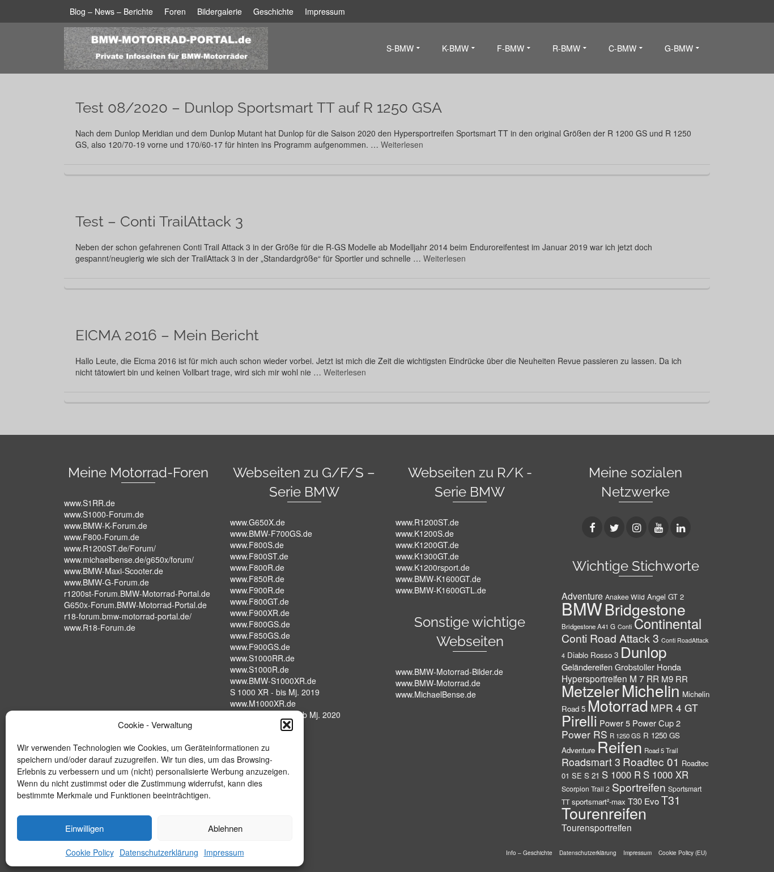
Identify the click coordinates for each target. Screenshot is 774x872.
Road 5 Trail (661, 750)
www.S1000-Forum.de (104, 514)
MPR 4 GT (674, 707)
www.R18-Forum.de (99, 627)
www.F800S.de (257, 544)
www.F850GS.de (260, 635)
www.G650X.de (257, 522)
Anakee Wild (625, 596)
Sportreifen (639, 787)
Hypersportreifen (594, 678)
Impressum (224, 852)
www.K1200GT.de (427, 544)
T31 (671, 800)
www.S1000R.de (259, 669)
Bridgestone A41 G (588, 626)
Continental (667, 623)
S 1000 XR (665, 774)
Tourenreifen (604, 813)
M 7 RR (644, 678)
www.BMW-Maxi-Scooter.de (113, 570)
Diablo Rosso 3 (592, 654)
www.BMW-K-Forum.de (105, 525)
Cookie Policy (90, 852)
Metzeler (590, 690)
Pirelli (579, 720)
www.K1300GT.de (427, 556)
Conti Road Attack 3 (610, 638)
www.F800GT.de (259, 601)
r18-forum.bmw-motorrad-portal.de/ (128, 616)
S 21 (591, 775)
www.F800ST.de (259, 556)
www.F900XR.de (260, 612)
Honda (669, 667)
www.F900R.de (257, 590)
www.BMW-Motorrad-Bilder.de (449, 671)
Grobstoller (634, 667)
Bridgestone (645, 609)
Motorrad (618, 705)
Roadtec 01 (651, 761)
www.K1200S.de (424, 533)
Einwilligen (84, 828)
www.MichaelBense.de (435, 694)
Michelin (651, 690)
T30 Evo (643, 801)
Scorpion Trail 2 (586, 788)
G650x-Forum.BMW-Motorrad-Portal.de (135, 604)
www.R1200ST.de (427, 522)
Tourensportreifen (597, 827)
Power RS (584, 734)
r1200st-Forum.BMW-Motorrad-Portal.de (137, 593)
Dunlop (643, 651)
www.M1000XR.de (263, 703)
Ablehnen (225, 828)
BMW (582, 608)
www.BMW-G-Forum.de (106, 582)
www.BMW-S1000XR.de (273, 680)
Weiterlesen (402, 144)
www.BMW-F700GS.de (271, 533)
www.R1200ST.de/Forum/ (110, 548)
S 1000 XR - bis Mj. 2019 (275, 692)
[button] (286, 724)
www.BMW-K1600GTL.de (440, 590)
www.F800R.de (257, 567)
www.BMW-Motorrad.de (437, 683)
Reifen (619, 747)
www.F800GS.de (260, 624)
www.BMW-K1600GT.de (438, 578)
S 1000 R (621, 774)
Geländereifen (587, 667)
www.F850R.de (257, 578)
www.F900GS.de (260, 646)
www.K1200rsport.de (432, 567)
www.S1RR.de (89, 502)
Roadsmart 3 (591, 762)
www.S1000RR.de (262, 658)
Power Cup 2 (656, 723)
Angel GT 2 (665, 596)
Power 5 (614, 723)
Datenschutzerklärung (159, 852)
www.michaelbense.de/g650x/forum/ (129, 559)
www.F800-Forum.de (101, 536)
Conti (625, 626)
